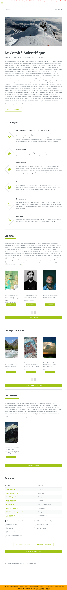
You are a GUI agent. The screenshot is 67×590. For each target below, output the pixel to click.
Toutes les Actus (33, 317)
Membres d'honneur (42, 524)
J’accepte (47, 588)
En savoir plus (13, 109)
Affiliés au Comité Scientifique (45, 521)
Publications (21, 163)
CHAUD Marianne (10, 500)
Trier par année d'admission (14, 535)
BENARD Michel (10, 489)
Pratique (19, 182)
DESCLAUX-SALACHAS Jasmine (14, 512)
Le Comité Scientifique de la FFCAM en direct (33, 130)
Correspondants (41, 528)
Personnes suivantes (44, 544)
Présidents (10, 528)
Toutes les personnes (33, 551)
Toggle (3, 3)
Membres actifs (11, 532)
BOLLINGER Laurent (11, 493)
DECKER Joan (9, 504)
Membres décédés (12, 524)
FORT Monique (9, 515)
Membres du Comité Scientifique (16, 521)
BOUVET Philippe (10, 497)
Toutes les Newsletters (33, 385)
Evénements (21, 199)
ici (21, 264)
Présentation (21, 149)
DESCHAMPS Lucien (11, 508)
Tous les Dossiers (33, 465)
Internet (19, 216)
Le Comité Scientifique (25, 52)
